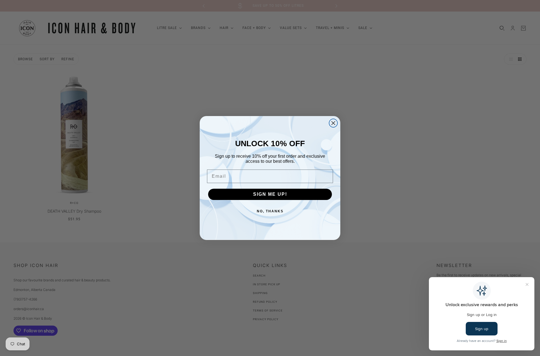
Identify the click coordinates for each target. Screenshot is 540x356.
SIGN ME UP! (270, 194)
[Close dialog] (333, 123)
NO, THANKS (270, 211)
